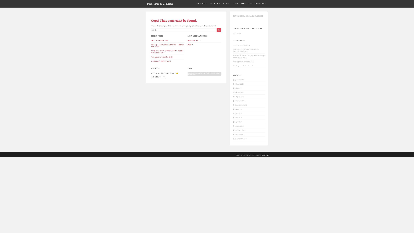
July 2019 (238, 109)
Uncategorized (193, 40)
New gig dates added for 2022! (161, 57)
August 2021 (239, 97)
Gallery (235, 4)
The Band (226, 4)
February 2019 (240, 130)
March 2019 (239, 126)
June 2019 (238, 113)
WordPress (265, 155)
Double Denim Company (160, 3)
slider (189, 45)
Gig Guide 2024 (215, 4)
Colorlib (251, 155)
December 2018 (241, 139)
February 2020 (240, 101)
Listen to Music (202, 4)
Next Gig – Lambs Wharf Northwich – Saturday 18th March (167, 46)
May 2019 (238, 118)
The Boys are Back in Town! (161, 61)
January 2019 (239, 134)
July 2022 (238, 88)
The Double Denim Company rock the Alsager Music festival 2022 (167, 52)
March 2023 (239, 84)
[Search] (219, 30)
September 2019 (241, 105)
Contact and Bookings (257, 4)
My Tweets (237, 33)
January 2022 (239, 92)
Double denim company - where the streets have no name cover (204, 73)
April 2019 (238, 122)
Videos (243, 4)
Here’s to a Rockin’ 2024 (159, 40)
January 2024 (239, 80)
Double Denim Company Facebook (248, 16)
